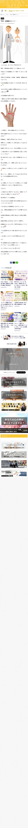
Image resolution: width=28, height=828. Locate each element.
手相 (5, 71)
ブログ (2, 18)
